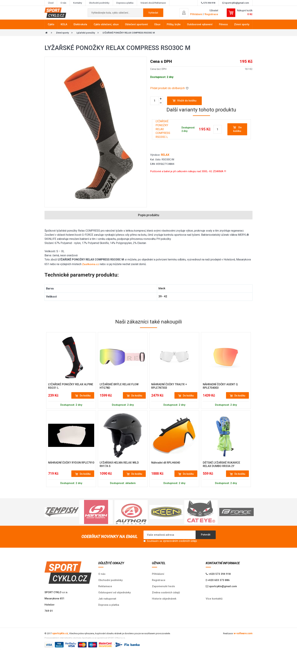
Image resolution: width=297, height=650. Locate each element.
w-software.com (243, 633)
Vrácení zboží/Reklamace (153, 3)
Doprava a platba (124, 3)
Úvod (50, 3)
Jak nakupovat (107, 598)
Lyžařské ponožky (85, 32)
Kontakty (77, 3)
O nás (63, 3)
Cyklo (51, 24)
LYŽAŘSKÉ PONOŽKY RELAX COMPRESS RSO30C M (129, 32)
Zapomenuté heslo (163, 586)
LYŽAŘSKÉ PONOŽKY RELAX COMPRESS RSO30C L (163, 129)
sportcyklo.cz (60, 633)
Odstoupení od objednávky (114, 592)
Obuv (157, 24)
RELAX (165, 154)
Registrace (211, 14)
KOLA (64, 24)
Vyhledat (153, 12)
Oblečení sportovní (136, 24)
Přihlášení (158, 573)
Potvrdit (205, 534)
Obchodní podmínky (99, 3)
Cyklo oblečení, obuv (106, 24)
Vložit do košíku (186, 100)
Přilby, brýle (174, 24)
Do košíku (237, 129)
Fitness (223, 24)
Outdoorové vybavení (199, 24)
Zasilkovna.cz (90, 264)
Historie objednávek (164, 598)
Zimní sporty (241, 24)
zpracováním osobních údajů (180, 541)
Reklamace (105, 586)
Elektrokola (80, 24)
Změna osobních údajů (166, 592)
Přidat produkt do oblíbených (167, 88)
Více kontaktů (214, 598)
